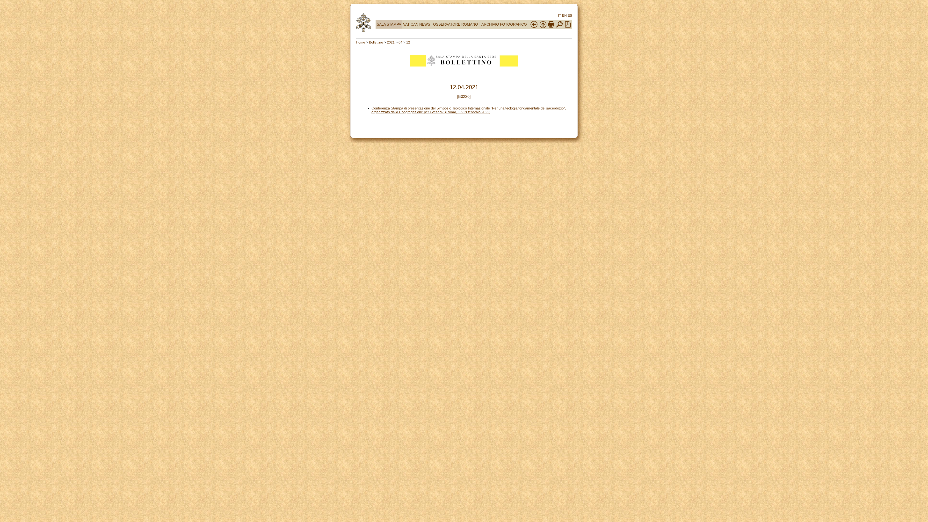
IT (559, 15)
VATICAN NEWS (416, 24)
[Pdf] (568, 26)
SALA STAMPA (389, 24)
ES (570, 15)
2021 (391, 42)
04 (400, 42)
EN (564, 15)
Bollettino (376, 42)
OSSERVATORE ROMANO (455, 24)
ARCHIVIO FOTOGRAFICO (504, 24)
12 (408, 42)
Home (360, 42)
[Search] (559, 27)
